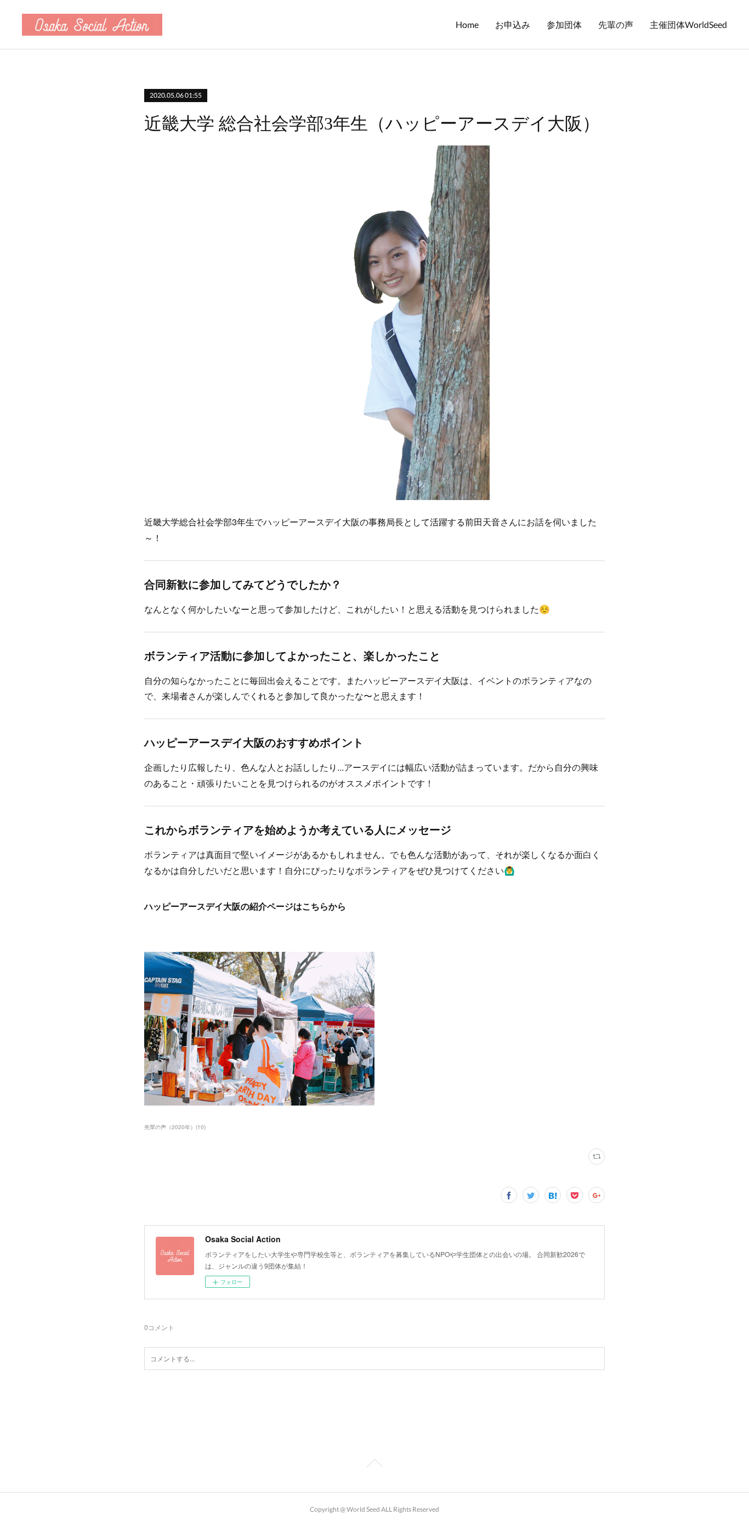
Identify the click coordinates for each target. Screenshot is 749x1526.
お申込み (512, 24)
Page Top (374, 1465)
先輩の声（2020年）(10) (175, 1127)
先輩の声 (615, 24)
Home (467, 24)
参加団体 (564, 24)
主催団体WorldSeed (688, 24)
